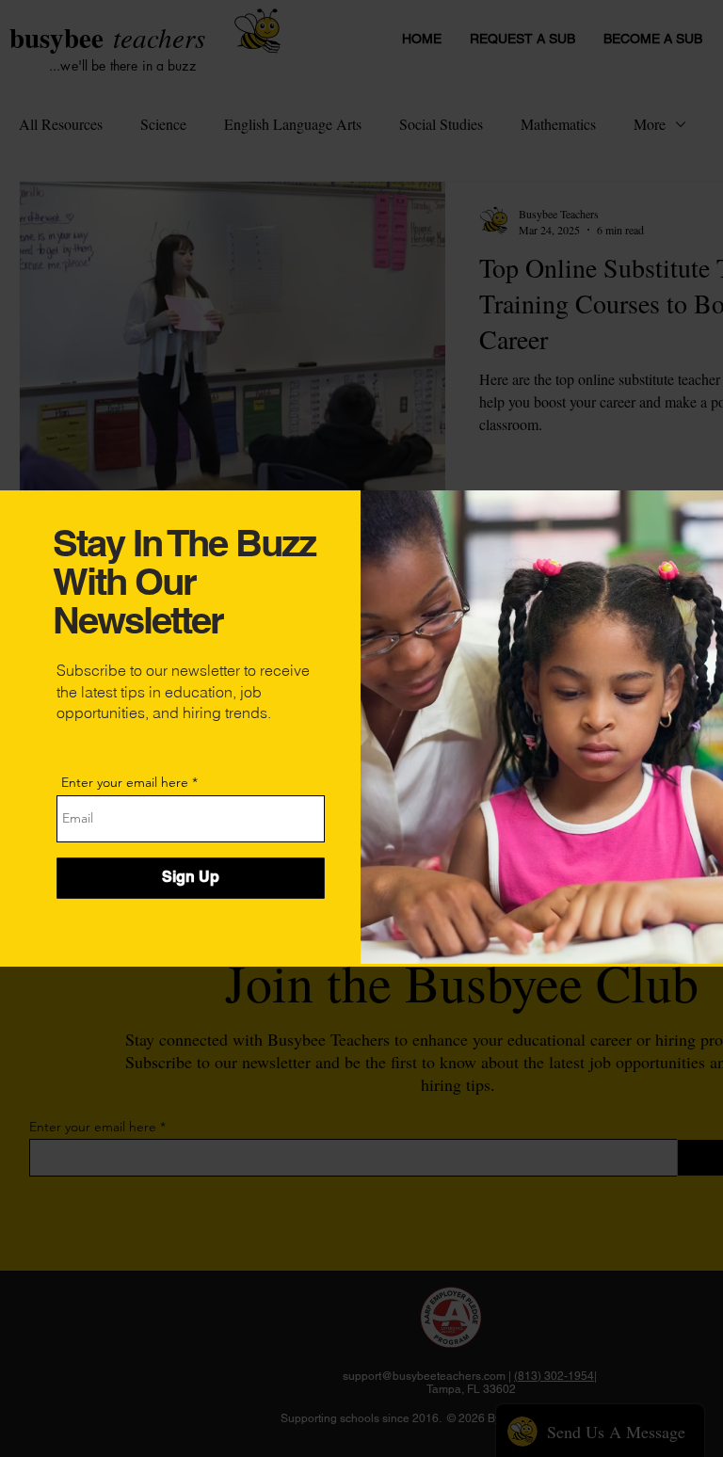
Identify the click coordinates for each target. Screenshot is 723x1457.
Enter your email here (124, 782)
